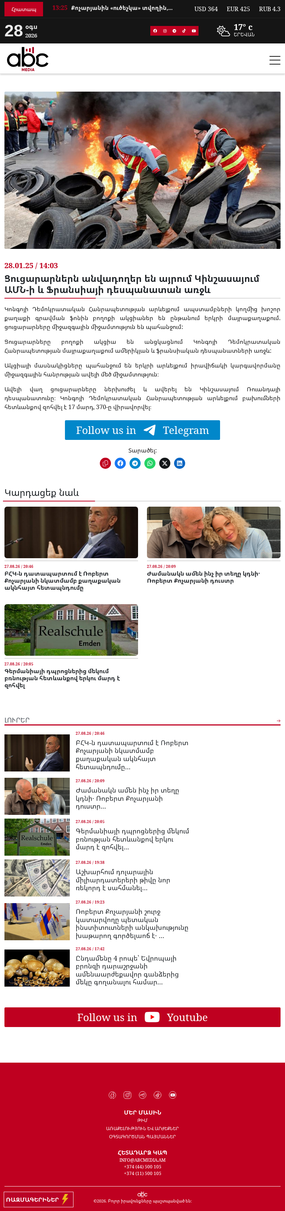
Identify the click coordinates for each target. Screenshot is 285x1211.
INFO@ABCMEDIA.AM (142, 1160)
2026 (101, 1201)
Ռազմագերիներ (34, 1199)
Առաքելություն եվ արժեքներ (142, 1128)
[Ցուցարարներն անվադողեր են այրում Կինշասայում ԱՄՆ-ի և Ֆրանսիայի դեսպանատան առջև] (142, 176)
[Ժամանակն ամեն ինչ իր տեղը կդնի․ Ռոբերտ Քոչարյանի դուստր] (214, 532)
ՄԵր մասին (142, 1112)
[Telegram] (174, 31)
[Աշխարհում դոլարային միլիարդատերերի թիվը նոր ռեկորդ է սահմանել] (37, 877)
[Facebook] (155, 31)
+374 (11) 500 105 (142, 1173)
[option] (119, 10)
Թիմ (142, 1120)
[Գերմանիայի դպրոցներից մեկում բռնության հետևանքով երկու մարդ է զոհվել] (71, 630)
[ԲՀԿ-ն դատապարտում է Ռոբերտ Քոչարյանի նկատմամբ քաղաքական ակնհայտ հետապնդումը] (71, 532)
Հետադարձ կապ (142, 1152)
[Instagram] (165, 31)
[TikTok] (184, 31)
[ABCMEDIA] (27, 58)
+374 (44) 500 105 (142, 1167)
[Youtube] (194, 31)
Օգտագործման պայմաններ (142, 1136)
